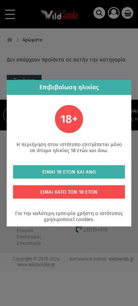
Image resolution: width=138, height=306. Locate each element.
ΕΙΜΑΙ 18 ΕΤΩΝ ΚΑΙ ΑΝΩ (69, 172)
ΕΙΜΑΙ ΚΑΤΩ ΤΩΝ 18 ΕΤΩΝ (68, 192)
